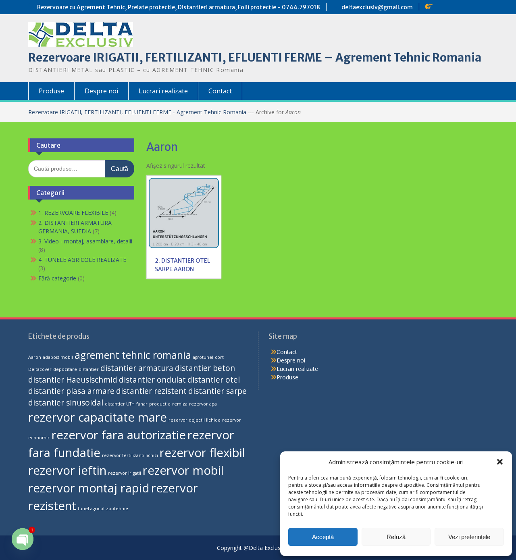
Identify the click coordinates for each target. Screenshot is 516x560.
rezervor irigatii (124, 473)
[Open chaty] (22, 539)
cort (219, 357)
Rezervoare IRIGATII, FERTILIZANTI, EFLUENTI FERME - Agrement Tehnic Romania (138, 112)
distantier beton (205, 368)
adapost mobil (58, 357)
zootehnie (117, 508)
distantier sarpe (217, 391)
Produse (51, 90)
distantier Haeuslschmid (72, 380)
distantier (89, 369)
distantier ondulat (152, 380)
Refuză (396, 536)
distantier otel (213, 380)
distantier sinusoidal (65, 402)
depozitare (65, 369)
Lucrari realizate (163, 90)
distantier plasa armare (71, 391)
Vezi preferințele (469, 536)
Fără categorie (57, 278)
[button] (500, 462)
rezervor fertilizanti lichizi (130, 455)
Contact (220, 90)
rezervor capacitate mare (97, 417)
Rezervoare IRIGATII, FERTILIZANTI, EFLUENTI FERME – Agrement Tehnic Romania (254, 57)
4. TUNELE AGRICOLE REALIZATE (82, 260)
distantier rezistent (151, 391)
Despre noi (101, 90)
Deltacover (40, 369)
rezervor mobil (183, 470)
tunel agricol (91, 508)
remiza (179, 404)
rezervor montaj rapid (89, 488)
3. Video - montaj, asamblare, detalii (85, 241)
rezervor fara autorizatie (119, 435)
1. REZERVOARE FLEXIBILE (73, 212)
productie (160, 404)
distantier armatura (136, 368)
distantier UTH (120, 404)
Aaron (34, 357)
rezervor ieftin (67, 470)
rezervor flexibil (202, 453)
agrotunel (203, 357)
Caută (119, 168)
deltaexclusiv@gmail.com (377, 7)
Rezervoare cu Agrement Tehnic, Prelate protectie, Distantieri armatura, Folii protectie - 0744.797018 (178, 7)
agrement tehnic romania (133, 355)
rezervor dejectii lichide (195, 420)
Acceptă (323, 536)
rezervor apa (203, 404)
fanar (142, 404)
